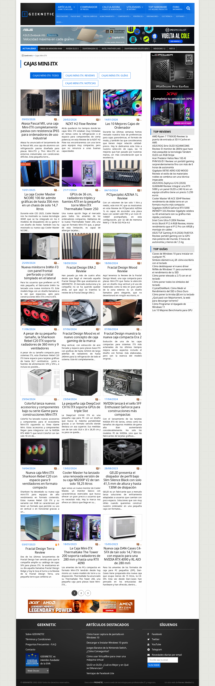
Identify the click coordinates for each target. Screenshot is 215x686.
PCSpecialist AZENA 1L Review (122, 196)
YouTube (156, 644)
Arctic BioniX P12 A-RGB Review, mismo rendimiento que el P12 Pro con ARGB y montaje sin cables (173, 226)
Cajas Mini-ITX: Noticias (80, 83)
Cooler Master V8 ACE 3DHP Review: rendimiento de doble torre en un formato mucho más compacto (171, 201)
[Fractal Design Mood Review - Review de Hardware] (122, 246)
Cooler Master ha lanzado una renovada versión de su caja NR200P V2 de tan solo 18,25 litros (81, 478)
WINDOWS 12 (159, 48)
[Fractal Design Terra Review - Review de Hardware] (39, 527)
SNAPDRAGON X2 (90, 48)
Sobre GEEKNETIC (35, 634)
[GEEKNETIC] (38, 14)
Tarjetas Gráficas (90, 16)
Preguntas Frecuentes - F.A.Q (41, 644)
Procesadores (62, 16)
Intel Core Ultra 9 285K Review (168, 220)
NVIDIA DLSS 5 (72, 48)
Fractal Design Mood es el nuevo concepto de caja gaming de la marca (81, 337)
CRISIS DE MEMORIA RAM (51, 48)
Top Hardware (157, 7)
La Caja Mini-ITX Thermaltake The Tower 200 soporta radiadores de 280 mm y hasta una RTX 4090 (81, 555)
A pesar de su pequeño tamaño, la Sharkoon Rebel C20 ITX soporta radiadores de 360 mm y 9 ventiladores (40, 340)
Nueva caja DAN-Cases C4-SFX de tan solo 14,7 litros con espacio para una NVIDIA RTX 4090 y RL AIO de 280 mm (122, 555)
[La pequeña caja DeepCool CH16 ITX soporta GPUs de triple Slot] (81, 370)
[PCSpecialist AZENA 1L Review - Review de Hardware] (122, 173)
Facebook (157, 634)
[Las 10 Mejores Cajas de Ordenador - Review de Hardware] (122, 102)
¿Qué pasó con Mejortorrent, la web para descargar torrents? (171, 299)
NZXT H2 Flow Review (81, 124)
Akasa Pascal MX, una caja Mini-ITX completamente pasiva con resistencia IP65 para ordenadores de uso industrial (40, 130)
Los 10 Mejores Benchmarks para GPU (172, 310)
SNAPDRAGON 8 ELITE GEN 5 (136, 48)
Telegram (157, 649)
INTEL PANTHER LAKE (111, 48)
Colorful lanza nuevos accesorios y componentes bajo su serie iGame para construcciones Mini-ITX (40, 409)
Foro (177, 7)
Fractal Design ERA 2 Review (81, 269)
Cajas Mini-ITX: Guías (115, 75)
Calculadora (111, 7)
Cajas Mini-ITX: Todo (46, 75)
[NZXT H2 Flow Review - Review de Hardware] (81, 102)
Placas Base (75, 16)
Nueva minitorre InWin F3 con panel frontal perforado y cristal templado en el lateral (40, 272)
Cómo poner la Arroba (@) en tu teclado (173, 294)
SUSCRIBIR (154, 665)
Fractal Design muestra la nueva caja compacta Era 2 (122, 335)
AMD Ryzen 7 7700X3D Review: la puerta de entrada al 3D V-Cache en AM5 (171, 139)
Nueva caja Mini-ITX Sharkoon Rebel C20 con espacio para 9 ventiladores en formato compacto (39, 480)
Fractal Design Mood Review (122, 269)
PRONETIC (98, 682)
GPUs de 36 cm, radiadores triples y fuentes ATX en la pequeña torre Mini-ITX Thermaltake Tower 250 (81, 201)
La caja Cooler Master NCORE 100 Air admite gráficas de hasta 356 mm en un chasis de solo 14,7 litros (40, 201)
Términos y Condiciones (38, 639)
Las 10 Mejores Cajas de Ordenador (122, 125)
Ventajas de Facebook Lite (100, 673)
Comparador (88, 7)
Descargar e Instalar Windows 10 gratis (107, 642)
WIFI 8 (172, 48)
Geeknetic (28, 55)
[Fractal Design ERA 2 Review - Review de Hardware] (81, 246)
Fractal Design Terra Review (39, 550)
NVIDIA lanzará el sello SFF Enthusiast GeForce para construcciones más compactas (122, 409)
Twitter (155, 639)
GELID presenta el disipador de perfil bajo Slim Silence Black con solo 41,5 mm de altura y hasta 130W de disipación (122, 480)
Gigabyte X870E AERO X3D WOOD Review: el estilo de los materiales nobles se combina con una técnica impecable (170, 175)
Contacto (30, 649)
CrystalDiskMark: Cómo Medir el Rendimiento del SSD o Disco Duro (170, 290)
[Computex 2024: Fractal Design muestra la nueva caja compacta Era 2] (122, 300)
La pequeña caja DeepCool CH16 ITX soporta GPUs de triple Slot (81, 407)
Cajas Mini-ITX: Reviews (80, 75)
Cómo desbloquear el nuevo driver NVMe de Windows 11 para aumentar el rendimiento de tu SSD (172, 269)
